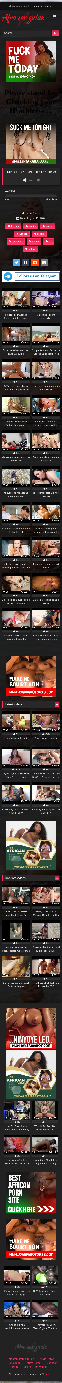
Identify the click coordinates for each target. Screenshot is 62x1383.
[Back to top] (51, 1373)
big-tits (32, 226)
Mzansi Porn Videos (35, 1366)
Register (47, 6)
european (17, 241)
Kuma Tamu (33, 1363)
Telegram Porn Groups (20, 1359)
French (15, 226)
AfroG (36, 213)
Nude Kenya (47, 1359)
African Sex (48, 1374)
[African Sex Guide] (25, 19)
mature (31, 249)
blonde (49, 226)
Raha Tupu (14, 1363)
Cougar (23, 233)
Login (36, 6)
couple (40, 233)
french (35, 241)
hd (50, 241)
